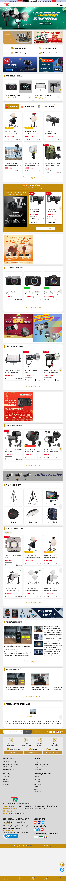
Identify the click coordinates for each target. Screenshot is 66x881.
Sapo (50, 846)
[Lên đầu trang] (62, 859)
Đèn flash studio (14, 426)
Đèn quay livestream (16, 529)
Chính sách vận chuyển (10, 764)
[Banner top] (33, 1)
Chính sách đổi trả (9, 767)
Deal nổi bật (35, 185)
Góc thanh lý (38, 784)
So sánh (19, 139)
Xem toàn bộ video (32, 696)
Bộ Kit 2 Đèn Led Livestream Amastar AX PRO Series (32, 133)
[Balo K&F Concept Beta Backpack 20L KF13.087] (52, 152)
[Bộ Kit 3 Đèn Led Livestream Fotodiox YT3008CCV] (33, 577)
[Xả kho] (48, 37)
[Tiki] (43, 822)
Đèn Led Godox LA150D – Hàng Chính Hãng (52, 210)
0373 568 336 (13, 753)
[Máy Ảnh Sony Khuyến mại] (18, 249)
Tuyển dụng (37, 791)
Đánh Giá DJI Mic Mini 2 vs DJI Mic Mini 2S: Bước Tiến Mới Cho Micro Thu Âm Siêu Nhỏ (53, 635)
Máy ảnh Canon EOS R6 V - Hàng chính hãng (32, 293)
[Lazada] (39, 822)
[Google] (61, 731)
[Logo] (7, 4)
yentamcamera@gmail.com (16, 813)
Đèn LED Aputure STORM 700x (33, 371)
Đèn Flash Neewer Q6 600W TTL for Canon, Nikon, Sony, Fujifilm (51, 451)
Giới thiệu (37, 779)
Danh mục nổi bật (14, 76)
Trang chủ (37, 777)
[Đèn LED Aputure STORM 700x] (33, 359)
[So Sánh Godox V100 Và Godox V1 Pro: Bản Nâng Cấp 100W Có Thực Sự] (38, 644)
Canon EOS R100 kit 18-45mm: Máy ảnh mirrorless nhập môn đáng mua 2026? (52, 627)
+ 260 (54, 86)
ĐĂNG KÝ (27, 732)
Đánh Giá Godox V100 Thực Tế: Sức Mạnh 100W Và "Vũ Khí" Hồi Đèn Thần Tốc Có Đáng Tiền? (52, 650)
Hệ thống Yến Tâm (52, 753)
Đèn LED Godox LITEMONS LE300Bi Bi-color (52, 133)
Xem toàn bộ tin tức (32, 662)
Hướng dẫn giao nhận (41, 767)
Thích (8, 139)
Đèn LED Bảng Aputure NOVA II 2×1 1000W (12, 371)
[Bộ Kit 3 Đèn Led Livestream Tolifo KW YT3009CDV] (13, 577)
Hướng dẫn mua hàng (41, 762)
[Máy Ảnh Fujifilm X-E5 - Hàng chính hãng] (13, 280)
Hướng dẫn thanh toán (41, 764)
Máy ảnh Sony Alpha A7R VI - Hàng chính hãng (52, 293)
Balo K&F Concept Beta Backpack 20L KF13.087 (52, 164)
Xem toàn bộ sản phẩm (32, 178)
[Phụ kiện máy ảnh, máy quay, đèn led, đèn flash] (33, 613)
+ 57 (25, 86)
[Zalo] (50, 731)
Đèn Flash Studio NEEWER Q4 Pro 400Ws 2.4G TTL (32, 451)
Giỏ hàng (6, 784)
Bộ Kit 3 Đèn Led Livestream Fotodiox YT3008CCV (31, 590)
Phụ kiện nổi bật (13, 485)
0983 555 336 (33, 753)
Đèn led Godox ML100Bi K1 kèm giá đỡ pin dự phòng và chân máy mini (33, 164)
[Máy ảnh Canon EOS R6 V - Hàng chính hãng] (33, 280)
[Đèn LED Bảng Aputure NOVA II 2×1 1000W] (13, 359)
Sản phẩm (37, 782)
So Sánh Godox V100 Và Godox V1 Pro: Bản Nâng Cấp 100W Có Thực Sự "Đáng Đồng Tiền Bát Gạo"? (52, 642)
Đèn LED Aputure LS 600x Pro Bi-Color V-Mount (51, 372)
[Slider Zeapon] (20, 64)
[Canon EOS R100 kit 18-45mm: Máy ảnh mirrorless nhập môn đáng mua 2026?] (38, 629)
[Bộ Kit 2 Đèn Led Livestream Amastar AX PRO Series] (33, 120)
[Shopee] (35, 822)
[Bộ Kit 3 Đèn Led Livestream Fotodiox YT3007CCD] (52, 577)
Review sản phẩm (14, 670)
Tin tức (36, 786)
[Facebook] (54, 731)
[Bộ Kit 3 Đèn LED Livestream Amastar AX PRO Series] (13, 120)
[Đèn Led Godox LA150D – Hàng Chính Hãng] (54, 199)
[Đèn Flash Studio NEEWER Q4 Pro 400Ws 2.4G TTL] (33, 438)
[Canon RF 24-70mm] (18, 406)
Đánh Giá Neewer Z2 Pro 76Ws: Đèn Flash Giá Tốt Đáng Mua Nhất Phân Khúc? (17, 646)
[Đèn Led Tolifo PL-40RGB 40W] (13, 544)
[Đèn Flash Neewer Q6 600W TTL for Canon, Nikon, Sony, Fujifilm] (52, 438)
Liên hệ (36, 789)
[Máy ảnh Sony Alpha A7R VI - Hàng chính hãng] (52, 280)
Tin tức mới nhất (14, 622)
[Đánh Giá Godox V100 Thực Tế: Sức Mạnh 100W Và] (38, 652)
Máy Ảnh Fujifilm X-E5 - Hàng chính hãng (12, 293)
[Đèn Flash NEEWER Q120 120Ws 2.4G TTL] (13, 438)
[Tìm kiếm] (57, 4)
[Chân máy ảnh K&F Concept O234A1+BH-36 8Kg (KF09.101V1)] (13, 152)
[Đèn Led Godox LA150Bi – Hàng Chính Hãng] (37, 199)
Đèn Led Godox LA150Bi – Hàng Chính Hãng (35, 210)
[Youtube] (57, 731)
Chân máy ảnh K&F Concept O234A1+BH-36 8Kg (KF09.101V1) (13, 164)
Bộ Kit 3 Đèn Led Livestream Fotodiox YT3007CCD (51, 590)
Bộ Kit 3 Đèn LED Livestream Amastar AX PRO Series (12, 133)
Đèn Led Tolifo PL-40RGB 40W (13, 556)
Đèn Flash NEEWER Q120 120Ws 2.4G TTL (13, 451)
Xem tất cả (8, 532)
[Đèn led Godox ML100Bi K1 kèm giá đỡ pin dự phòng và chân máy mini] (33, 152)
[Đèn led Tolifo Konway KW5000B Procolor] (18, 328)
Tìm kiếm (6, 777)
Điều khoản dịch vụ (40, 769)
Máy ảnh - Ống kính (15, 268)
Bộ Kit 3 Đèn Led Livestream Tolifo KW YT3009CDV (12, 590)
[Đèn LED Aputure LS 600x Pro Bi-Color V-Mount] (52, 359)
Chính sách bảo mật (9, 762)
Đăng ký (6, 782)
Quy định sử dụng (9, 769)
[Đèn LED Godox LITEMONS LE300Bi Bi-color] (52, 120)
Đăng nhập (6, 779)
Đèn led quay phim (14, 347)
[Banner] (17, 37)
